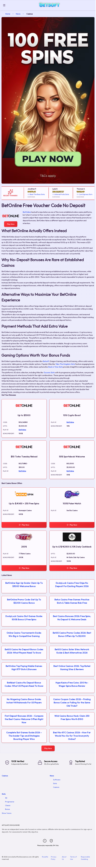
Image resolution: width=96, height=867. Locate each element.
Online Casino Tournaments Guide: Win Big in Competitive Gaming (24, 634)
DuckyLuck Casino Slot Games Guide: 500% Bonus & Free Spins (24, 618)
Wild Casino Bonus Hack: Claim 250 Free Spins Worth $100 (72, 717)
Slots (55, 783)
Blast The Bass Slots (32, 194)
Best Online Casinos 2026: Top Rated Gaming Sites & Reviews (72, 668)
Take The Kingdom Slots (65, 364)
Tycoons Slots (49, 372)
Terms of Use (73, 858)
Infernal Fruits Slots (56, 194)
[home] (51, 8)
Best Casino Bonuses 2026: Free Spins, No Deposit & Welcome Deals (72, 618)
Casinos (5, 776)
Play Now (11, 224)
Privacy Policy (53, 858)
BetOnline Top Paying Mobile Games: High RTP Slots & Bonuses (24, 668)
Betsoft (46, 361)
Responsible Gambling (85, 858)
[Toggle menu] (4, 5)
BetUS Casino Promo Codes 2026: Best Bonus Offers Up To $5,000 (72, 634)
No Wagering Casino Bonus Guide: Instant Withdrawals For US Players (24, 701)
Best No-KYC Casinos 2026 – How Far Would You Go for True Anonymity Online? (72, 735)
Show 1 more (6, 813)
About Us (64, 858)
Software (56, 780)
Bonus (7, 809)
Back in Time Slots (55, 367)
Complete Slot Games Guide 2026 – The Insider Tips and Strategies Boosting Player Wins (24, 735)
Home (7, 14)
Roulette (45, 857)
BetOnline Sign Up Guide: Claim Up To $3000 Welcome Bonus (24, 585)
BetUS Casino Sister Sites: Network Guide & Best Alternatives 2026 (72, 651)
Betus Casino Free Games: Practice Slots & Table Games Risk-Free (72, 601)
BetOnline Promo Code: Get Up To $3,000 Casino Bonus (24, 601)
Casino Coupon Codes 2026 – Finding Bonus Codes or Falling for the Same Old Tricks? (72, 702)
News (18, 14)
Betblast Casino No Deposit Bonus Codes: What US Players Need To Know (24, 684)
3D (6, 798)
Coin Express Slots (80, 194)
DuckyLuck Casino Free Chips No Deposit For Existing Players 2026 (72, 585)
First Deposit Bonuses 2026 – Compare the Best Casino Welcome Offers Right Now (24, 719)
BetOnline (27, 212)
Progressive (9, 802)
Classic (7, 805)
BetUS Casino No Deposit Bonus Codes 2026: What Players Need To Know (24, 651)
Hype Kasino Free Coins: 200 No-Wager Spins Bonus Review (72, 684)
